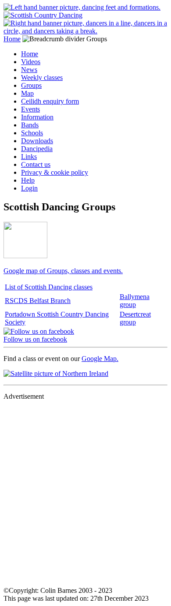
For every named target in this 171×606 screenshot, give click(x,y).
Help (28, 180)
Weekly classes (42, 77)
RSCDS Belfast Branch (38, 300)
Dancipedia (37, 148)
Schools (32, 133)
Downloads (37, 140)
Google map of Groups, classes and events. (63, 270)
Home (12, 39)
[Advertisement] (85, 493)
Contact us (35, 164)
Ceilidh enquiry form (50, 101)
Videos (30, 61)
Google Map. (100, 358)
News (29, 69)
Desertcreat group (135, 318)
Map (27, 93)
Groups (31, 85)
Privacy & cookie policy (54, 172)
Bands (30, 125)
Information (37, 117)
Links (29, 156)
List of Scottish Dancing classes (49, 287)
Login (29, 188)
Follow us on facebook (35, 339)
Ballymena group (135, 300)
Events (30, 109)
